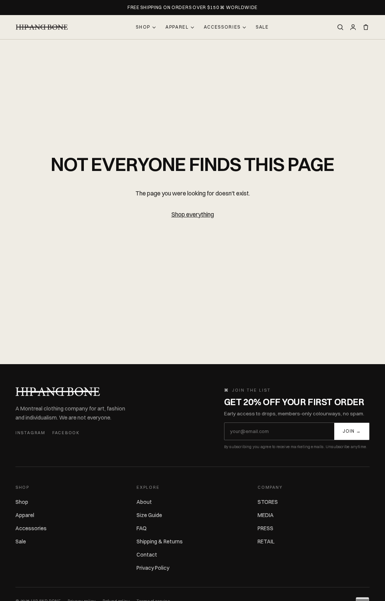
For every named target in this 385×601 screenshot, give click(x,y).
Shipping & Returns (159, 541)
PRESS (265, 528)
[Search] (340, 27)
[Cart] (366, 27)
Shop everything (192, 214)
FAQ (141, 528)
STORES (268, 502)
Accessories (222, 27)
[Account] (353, 27)
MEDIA (266, 515)
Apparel (177, 27)
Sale (262, 27)
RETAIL (266, 541)
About (144, 502)
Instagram (30, 432)
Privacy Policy (152, 567)
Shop (143, 27)
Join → (352, 431)
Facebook (66, 432)
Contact (146, 554)
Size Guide (149, 515)
